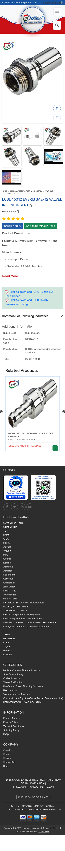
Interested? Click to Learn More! (25, 446)
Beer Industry (10, 690)
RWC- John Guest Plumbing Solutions (23, 686)
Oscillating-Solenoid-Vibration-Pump (22, 618)
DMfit (6, 534)
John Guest (9, 586)
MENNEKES (9, 638)
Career (6, 754)
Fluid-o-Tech (10, 598)
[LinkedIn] (22, 506)
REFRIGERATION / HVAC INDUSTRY (22, 702)
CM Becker (9, 582)
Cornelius (8, 578)
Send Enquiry (12, 226)
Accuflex (8, 566)
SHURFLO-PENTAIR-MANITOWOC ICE (23, 602)
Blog (5, 766)
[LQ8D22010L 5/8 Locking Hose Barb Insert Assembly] (33, 403)
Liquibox (7, 562)
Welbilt (7, 550)
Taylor (6, 646)
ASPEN (7, 546)
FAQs (6, 734)
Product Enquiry (11, 718)
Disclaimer (43, 831)
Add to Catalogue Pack (40, 226)
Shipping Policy (11, 730)
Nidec (6, 642)
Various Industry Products (16, 694)
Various (49, 191)
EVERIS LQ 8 (11, 194)
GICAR (6, 538)
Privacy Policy (10, 722)
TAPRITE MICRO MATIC (15, 610)
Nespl (6, 542)
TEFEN (6, 634)
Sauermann (9, 574)
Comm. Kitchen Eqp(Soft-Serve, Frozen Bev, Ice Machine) (33, 698)
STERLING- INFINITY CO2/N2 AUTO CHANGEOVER (30, 622)
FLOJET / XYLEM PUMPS (15, 606)
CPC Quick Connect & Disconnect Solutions (26, 626)
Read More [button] (10, 276)
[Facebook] (6, 506)
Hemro (6, 650)
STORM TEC (9, 590)
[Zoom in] (57, 108)
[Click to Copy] (30, 205)
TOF (5, 530)
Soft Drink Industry (13, 674)
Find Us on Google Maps (33, 797)
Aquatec (7, 570)
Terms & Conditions (13, 726)
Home (4, 191)
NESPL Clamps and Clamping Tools (21, 614)
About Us (8, 750)
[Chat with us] (16, 487)
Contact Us (9, 762)
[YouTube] (29, 506)
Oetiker (7, 558)
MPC (5, 554)
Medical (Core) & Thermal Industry (26, 191)
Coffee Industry (11, 678)
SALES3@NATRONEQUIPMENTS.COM (33, 786)
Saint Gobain (10, 526)
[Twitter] (14, 506)
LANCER (7, 654)
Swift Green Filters (13, 522)
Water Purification (12, 682)
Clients (7, 758)
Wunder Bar (9, 594)
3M (4, 630)
